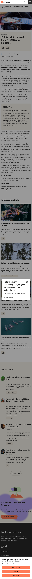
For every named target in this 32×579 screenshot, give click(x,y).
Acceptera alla (16, 567)
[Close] (26, 282)
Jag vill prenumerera (8, 297)
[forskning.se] (5, 2)
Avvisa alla (16, 575)
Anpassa (16, 571)
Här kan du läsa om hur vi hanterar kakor (11, 563)
